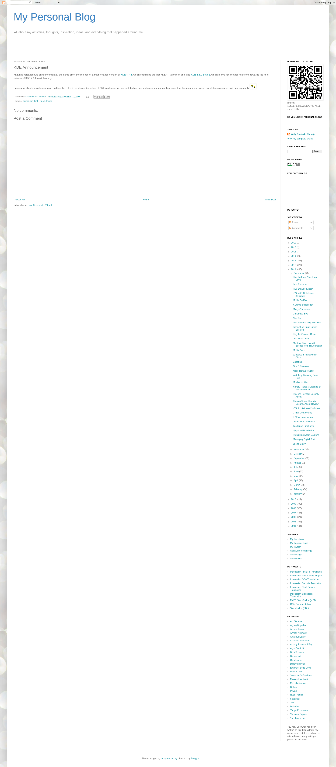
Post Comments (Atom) (40, 205)
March (297, 485)
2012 (294, 265)
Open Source (46, 101)
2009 (294, 503)
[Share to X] (102, 97)
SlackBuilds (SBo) (299, 608)
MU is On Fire (300, 300)
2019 (294, 242)
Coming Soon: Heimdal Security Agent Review (305, 402)
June (296, 471)
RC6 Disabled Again (303, 288)
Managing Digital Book (304, 439)
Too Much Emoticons (303, 426)
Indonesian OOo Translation (304, 579)
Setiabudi (295, 698)
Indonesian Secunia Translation (306, 583)
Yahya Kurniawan (299, 710)
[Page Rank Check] (293, 165)
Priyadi (293, 691)
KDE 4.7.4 (126, 74)
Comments (297, 228)
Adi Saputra (296, 621)
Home (146, 199)
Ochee (293, 687)
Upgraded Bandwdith (303, 430)
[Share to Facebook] (105, 97)
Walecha (294, 706)
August (298, 462)
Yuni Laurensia (297, 718)
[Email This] (95, 97)
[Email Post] (87, 96)
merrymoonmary (169, 758)
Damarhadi (295, 656)
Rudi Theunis (296, 694)
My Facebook (297, 539)
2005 (294, 521)
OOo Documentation (300, 604)
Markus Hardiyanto (299, 679)
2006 (294, 517)
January (298, 493)
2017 (294, 247)
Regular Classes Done (304, 334)
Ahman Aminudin (298, 633)
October (298, 454)
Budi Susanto (297, 652)
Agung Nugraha (298, 625)
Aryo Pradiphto (297, 648)
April (296, 480)
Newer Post (20, 199)
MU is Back (299, 350)
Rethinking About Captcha (306, 435)
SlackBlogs (296, 554)
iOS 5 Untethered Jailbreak (306, 408)
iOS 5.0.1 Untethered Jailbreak (303, 294)
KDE (36, 101)
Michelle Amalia (298, 683)
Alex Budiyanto (298, 636)
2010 (294, 499)
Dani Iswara (296, 660)
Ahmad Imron (297, 629)
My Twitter (295, 547)
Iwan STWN (296, 671)
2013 (294, 260)
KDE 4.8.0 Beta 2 (200, 74)
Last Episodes (300, 284)
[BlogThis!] (98, 97)
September (299, 458)
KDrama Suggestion (303, 304)
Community (28, 101)
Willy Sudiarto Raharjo (36, 96)
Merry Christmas (301, 309)
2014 (294, 256)
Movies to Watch (301, 382)
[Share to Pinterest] (108, 97)
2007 (294, 512)
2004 (294, 526)
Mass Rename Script (303, 370)
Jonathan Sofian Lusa (301, 675)
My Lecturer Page (299, 543)
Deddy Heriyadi (298, 664)
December (299, 273)
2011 (294, 269)
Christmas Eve (300, 313)
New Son (297, 318)
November (299, 449)
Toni (292, 702)
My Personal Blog (55, 17)
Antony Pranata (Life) (301, 644)
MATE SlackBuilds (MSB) (303, 600)
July (296, 467)
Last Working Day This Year (307, 322)
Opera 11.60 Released (304, 421)
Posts (294, 222)
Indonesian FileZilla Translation (306, 571)
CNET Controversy (302, 412)
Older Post (270, 199)
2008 (294, 508)
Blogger (195, 758)
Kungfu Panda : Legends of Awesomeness (307, 388)
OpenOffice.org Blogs (301, 550)
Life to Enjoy (299, 444)
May (296, 476)
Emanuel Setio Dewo (300, 667)
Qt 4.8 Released (301, 366)
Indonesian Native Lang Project (306, 575)
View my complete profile (300, 138)
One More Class (301, 338)
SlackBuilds (296, 558)
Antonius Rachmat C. (301, 640)
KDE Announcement (303, 417)
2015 (294, 251)
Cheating (297, 362)
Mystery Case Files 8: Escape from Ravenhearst (307, 344)
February (298, 489)
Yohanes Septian (298, 714)
